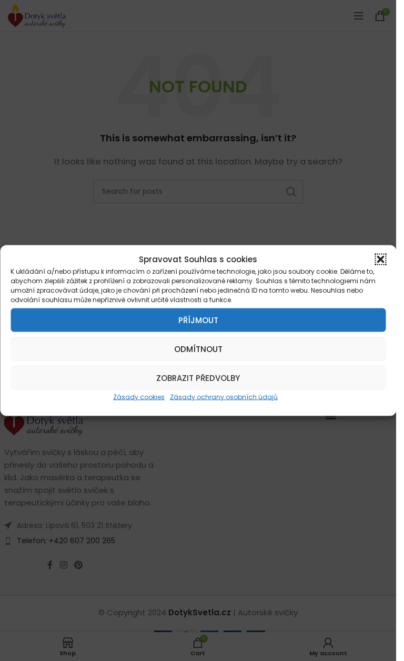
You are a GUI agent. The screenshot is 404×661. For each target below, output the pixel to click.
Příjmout (198, 319)
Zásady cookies (139, 397)
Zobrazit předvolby (198, 377)
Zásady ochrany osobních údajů (224, 397)
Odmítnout (198, 348)
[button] (380, 259)
